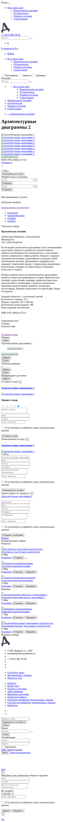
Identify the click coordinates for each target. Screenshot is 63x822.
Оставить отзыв (9, 334)
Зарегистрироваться (20, 752)
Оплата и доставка (17, 688)
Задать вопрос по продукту (15, 207)
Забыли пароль (14, 749)
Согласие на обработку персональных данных (31, 702)
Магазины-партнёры (18, 694)
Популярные (11, 75)
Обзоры (11, 221)
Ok (2, 819)
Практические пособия (25, 10)
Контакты (12, 705)
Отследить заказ (15, 672)
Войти (10, 53)
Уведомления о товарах (19, 675)
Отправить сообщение (12, 535)
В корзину (7, 183)
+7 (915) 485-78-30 (10, 34)
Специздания (20, 18)
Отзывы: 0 (6, 162)
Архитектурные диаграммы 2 (17, 388)
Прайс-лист (13, 686)
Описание (12, 212)
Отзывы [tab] (11, 218)
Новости (11, 683)
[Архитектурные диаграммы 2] (18, 394)
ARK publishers (15, 691)
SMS (3, 749)
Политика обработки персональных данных (30, 699)
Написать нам (14, 678)
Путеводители (20, 13)
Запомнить (10, 747)
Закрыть (6, 357)
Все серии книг (15, 7)
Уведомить (31, 572)
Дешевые (40, 75)
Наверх (5, 538)
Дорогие (27, 75)
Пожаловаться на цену (13, 174)
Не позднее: (7, 790)
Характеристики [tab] (16, 215)
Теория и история (22, 16)
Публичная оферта (17, 697)
